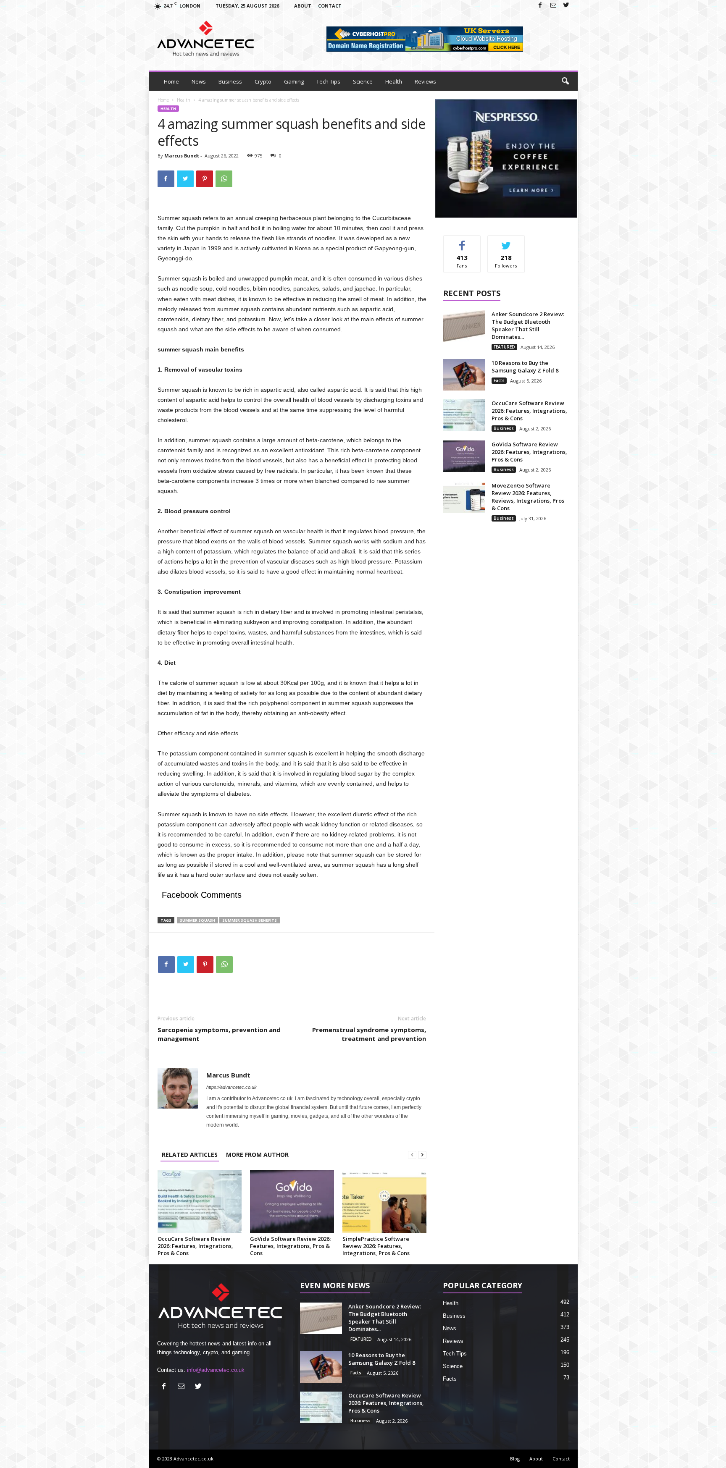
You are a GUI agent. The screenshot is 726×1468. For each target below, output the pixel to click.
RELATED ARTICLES (190, 1155)
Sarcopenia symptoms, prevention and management (219, 1034)
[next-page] (422, 1154)
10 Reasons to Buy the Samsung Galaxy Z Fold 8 (525, 366)
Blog (515, 1458)
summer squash (197, 920)
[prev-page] (412, 1154)
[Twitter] (566, 5)
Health (393, 81)
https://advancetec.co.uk (231, 1087)
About (302, 6)
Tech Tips (328, 81)
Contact (330, 6)
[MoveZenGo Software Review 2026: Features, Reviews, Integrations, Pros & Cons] (464, 497)
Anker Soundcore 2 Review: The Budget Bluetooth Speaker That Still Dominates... (528, 325)
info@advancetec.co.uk (216, 1370)
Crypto (263, 81)
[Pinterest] (204, 178)
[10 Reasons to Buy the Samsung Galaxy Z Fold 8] (464, 375)
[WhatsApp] (224, 178)
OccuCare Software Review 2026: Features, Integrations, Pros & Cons (195, 1246)
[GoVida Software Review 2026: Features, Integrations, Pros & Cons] (292, 1201)
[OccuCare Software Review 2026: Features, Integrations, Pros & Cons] (200, 1201)
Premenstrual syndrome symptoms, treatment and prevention (369, 1034)
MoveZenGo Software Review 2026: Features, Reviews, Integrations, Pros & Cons (528, 497)
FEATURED (504, 347)
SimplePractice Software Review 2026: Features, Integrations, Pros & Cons (376, 1246)
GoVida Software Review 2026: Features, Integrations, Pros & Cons (290, 1246)
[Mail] (553, 5)
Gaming (294, 81)
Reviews (425, 81)
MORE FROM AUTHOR (257, 1155)
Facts (499, 380)
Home (171, 81)
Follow (506, 242)
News (199, 81)
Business (230, 81)
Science (363, 81)
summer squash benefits (249, 920)
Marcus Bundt (181, 155)
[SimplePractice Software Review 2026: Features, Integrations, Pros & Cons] (384, 1201)
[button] (565, 81)
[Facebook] (540, 5)
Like (462, 242)
